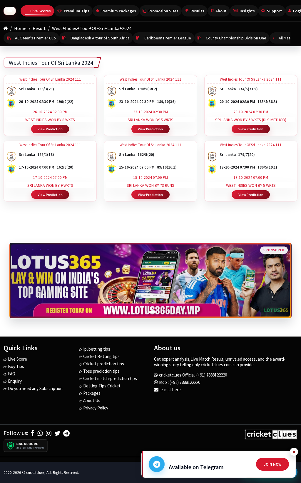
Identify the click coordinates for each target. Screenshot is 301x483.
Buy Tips (16, 366)
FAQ (11, 374)
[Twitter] (57, 433)
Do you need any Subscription (35, 388)
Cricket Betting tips (101, 356)
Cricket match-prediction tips (110, 378)
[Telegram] (66, 433)
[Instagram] (48, 433)
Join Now (272, 464)
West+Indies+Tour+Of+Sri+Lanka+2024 (91, 28)
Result (39, 28)
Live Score (17, 359)
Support (274, 11)
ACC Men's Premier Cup (35, 38)
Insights (247, 11)
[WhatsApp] (40, 433)
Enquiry (15, 381)
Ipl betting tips (96, 349)
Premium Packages (118, 11)
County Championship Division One (236, 38)
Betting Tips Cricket (102, 386)
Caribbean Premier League (167, 38)
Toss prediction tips (101, 371)
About (221, 11)
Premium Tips (76, 11)
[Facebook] (32, 433)
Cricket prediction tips (103, 364)
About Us (91, 400)
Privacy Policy (95, 408)
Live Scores (40, 11)
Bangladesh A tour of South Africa (100, 38)
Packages (92, 393)
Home (20, 28)
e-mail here (170, 389)
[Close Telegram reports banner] (294, 452)
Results (197, 11)
